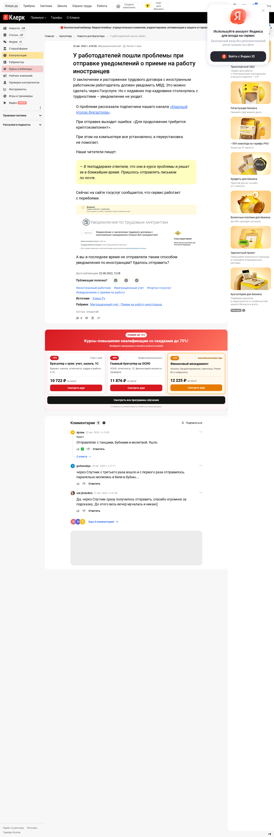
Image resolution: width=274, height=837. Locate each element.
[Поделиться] (98, 318)
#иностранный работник (93, 288)
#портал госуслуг (159, 288)
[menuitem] (22, 28)
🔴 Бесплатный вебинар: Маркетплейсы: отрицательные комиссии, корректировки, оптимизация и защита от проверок (136, 27)
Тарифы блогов (11, 832)
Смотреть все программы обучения (136, 400)
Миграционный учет (109, 46)
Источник (83, 298)
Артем (80, 432)
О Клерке (73, 17)
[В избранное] (92, 318)
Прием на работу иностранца (141, 304)
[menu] (24, 65)
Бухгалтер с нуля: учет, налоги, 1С (74, 363)
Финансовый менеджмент (189, 364)
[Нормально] (126, 280)
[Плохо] (136, 280)
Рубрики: (82, 304)
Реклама (32, 827)
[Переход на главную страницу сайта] (14, 17)
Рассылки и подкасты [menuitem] (17, 124)
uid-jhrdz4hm (84, 493)
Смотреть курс (76, 387)
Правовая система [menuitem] (14, 115)
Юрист (80, 436)
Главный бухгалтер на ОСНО (130, 363)
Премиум (37, 17)
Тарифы (56, 17)
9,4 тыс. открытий (87, 311)
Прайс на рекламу (13, 827)
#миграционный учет (129, 288)
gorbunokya (83, 465)
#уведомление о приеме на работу (100, 292)
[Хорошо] (115, 280)
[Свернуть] (269, 833)
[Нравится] (86, 318)
